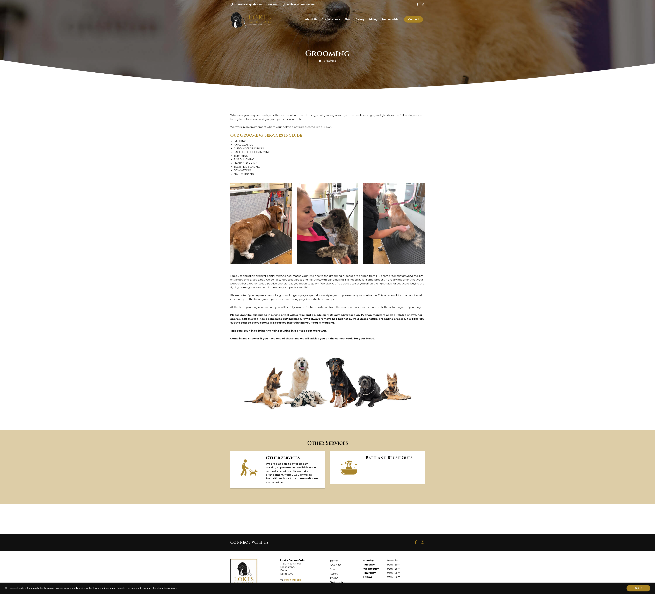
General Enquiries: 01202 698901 (256, 4)
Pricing (372, 19)
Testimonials (390, 19)
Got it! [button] (638, 588)
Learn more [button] (170, 588)
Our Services (330, 19)
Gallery (359, 19)
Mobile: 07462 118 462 (301, 4)
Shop (348, 19)
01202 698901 (292, 580)
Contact (413, 19)
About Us (311, 19)
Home (334, 560)
